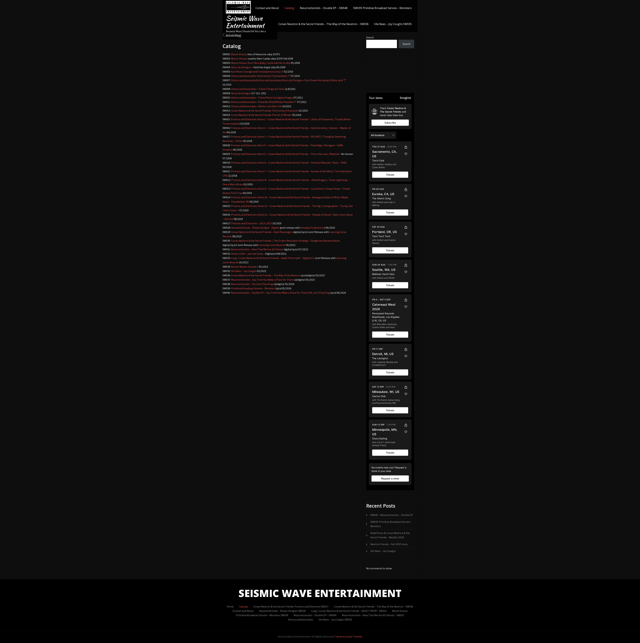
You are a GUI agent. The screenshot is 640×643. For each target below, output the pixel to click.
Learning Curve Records (272, 245)
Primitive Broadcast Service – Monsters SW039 (262, 615)
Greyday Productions (312, 227)
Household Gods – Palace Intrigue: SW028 (282, 611)
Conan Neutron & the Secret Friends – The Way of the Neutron (265, 275)
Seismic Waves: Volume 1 (244, 266)
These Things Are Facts (271, 89)
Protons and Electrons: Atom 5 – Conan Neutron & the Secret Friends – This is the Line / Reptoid (285, 154)
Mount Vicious (238, 54)
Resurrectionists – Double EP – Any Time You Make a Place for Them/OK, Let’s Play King (280, 292)
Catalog (289, 8)
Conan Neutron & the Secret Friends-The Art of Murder (261, 115)
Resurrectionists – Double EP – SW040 (324, 8)
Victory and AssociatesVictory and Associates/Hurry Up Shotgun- (267, 80)
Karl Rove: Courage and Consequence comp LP (257, 71)
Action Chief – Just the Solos (247, 253)
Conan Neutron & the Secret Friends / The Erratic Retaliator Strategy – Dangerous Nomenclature (285, 240)
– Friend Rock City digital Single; (274, 97)
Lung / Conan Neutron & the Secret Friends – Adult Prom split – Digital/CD (272, 258)
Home (230, 606)
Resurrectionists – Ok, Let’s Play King (252, 284)
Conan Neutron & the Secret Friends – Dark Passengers (262, 232)
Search (370, 37)
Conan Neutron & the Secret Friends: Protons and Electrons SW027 (290, 606)
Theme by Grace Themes (348, 636)
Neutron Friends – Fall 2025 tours (389, 544)
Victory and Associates (243, 89)
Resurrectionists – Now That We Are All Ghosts (257, 249)
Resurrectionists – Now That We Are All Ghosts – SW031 (373, 615)
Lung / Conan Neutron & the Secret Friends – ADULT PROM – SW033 (348, 611)
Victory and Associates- (244, 76)
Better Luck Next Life (270, 106)
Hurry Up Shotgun (241, 67)
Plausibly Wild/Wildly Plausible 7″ (277, 102)
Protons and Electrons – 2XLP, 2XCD (251, 223)
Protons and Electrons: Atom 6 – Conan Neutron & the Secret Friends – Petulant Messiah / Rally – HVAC (289, 162)
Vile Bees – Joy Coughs (243, 271)
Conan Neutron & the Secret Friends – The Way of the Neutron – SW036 (323, 24)
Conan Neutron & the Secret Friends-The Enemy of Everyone (264, 110)
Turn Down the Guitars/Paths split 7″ (325, 80)
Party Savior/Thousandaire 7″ (273, 76)
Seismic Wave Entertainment (245, 22)
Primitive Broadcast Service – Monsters (253, 288)
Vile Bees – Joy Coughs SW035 (393, 24)
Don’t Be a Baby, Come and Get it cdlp (269, 63)
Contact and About (267, 8)
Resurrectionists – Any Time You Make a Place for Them (262, 279)
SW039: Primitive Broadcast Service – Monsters (382, 8)
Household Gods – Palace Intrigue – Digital (255, 227)
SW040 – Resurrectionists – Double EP (391, 515)
